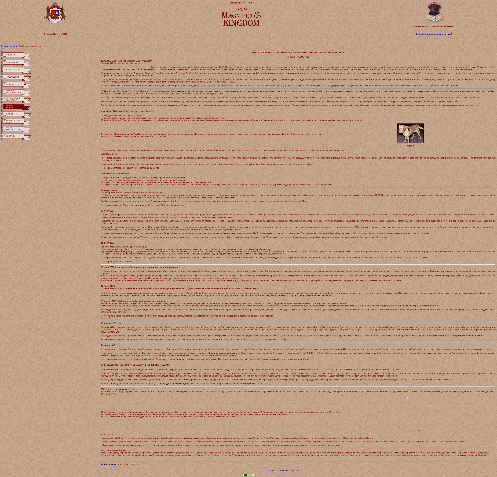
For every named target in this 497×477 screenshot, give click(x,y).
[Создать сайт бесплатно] (248, 475)
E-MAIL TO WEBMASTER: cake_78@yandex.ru (283, 471)
